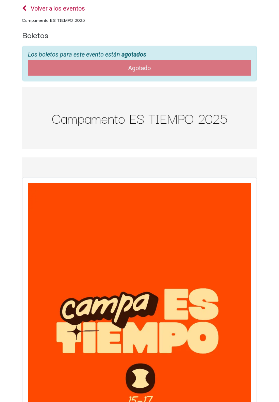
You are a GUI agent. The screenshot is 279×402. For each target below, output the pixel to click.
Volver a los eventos (57, 8)
